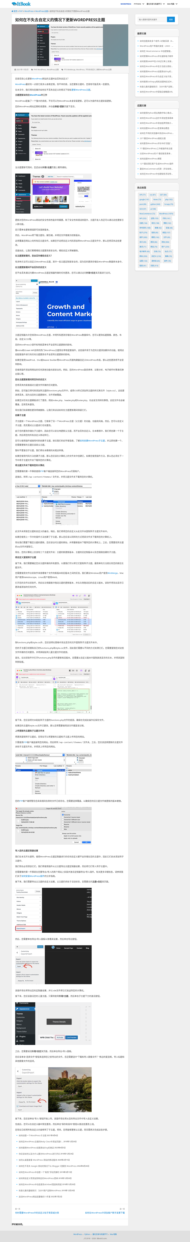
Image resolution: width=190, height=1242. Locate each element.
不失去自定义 (91, 69)
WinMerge (71, 69)
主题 (154, 218)
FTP (65, 69)
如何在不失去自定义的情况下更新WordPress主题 (60, 19)
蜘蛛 (168, 256)
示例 (157, 251)
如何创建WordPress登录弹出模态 (154, 128)
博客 (167, 223)
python (155, 204)
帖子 (143, 232)
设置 (143, 261)
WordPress (29, 11)
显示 (143, 242)
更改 (153, 242)
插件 (143, 237)
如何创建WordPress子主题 (92, 440)
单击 (155, 223)
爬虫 (153, 247)
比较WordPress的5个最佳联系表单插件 (157, 153)
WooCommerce (147, 213)
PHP (21, 11)
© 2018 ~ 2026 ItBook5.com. (95, 1238)
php (169, 199)
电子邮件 (145, 251)
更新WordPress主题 (104, 69)
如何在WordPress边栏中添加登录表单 (156, 118)
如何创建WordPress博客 (150, 158)
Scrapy (168, 204)
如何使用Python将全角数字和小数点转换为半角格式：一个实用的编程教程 (157, 113)
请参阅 (155, 261)
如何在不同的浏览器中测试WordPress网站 (157, 133)
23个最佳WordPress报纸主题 (153, 138)
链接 (143, 266)
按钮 (166, 232)
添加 (165, 242)
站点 (168, 251)
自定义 (156, 256)
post (143, 204)
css (153, 195)
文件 (166, 237)
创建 (143, 223)
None (157, 199)
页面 (154, 266)
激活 (143, 247)
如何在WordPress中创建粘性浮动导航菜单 (157, 174)
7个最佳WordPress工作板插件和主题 (156, 148)
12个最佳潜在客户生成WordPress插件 (156, 163)
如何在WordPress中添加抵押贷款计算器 (157, 123)
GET (163, 195)
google (144, 199)
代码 (166, 218)
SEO (143, 209)
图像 (158, 228)
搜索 (171, 19)
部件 (167, 261)
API (143, 195)
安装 (169, 228)
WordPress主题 (41, 11)
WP (143, 218)
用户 (165, 247)
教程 (155, 237)
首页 (15, 11)
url (153, 209)
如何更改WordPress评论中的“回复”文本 (157, 143)
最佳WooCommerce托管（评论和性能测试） (157, 169)
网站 (143, 256)
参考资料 (145, 228)
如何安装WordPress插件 (32, 876)
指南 (154, 232)
